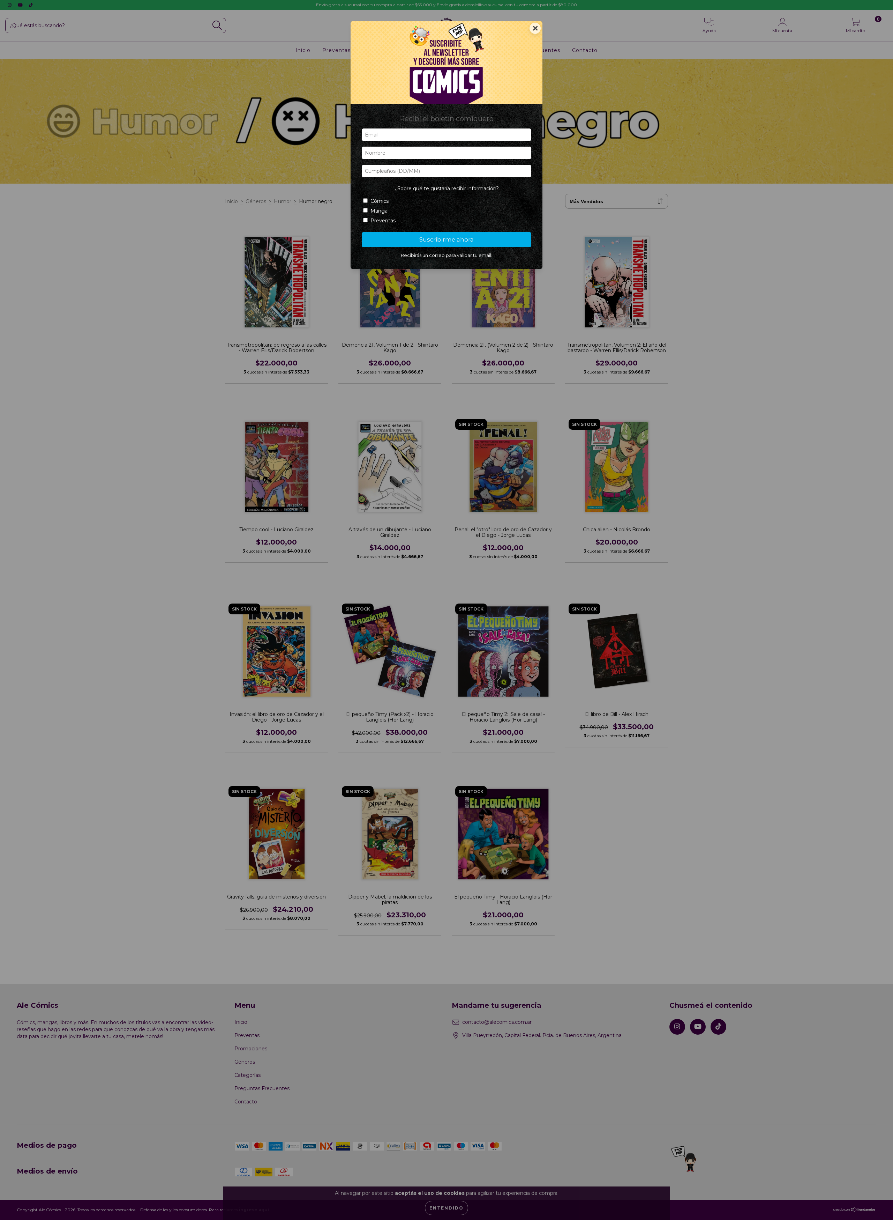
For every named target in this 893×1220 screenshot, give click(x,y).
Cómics (379, 201)
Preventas (383, 220)
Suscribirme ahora (446, 239)
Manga (379, 211)
